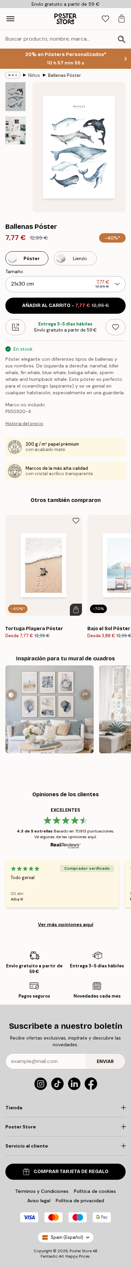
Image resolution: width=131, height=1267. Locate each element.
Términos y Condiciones (42, 1191)
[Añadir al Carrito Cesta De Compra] (76, 610)
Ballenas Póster (64, 75)
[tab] (105, 19)
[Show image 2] (15, 130)
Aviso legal (38, 1201)
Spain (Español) (67, 1237)
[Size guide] (15, 327)
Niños (34, 75)
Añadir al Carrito (65, 305)
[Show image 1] (15, 96)
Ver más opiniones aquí (65, 924)
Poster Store (81, 1251)
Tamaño (14, 271)
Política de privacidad (80, 1201)
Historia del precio (24, 423)
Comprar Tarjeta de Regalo (71, 1171)
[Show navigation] (10, 18)
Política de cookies (95, 1191)
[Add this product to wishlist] (115, 327)
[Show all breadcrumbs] (12, 75)
